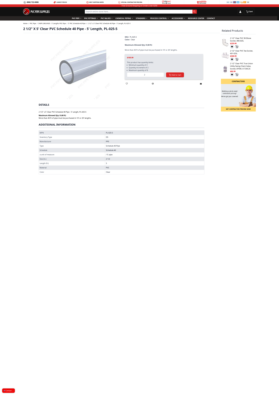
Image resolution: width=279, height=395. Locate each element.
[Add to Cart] (237, 47)
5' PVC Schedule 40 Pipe (76, 23)
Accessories (177, 18)
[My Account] (240, 11)
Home (25, 23)
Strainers (140, 18)
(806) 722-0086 (33, 2)
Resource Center (196, 18)
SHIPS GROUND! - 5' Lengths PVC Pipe (52, 23)
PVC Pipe (75, 18)
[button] (79, 68)
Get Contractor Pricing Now (238, 109)
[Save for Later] (127, 84)
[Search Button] (194, 12)
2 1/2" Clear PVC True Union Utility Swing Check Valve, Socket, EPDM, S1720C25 (241, 66)
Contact (211, 18)
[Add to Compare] (153, 84)
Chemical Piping (123, 18)
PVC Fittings (90, 18)
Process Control (158, 18)
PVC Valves (106, 18)
